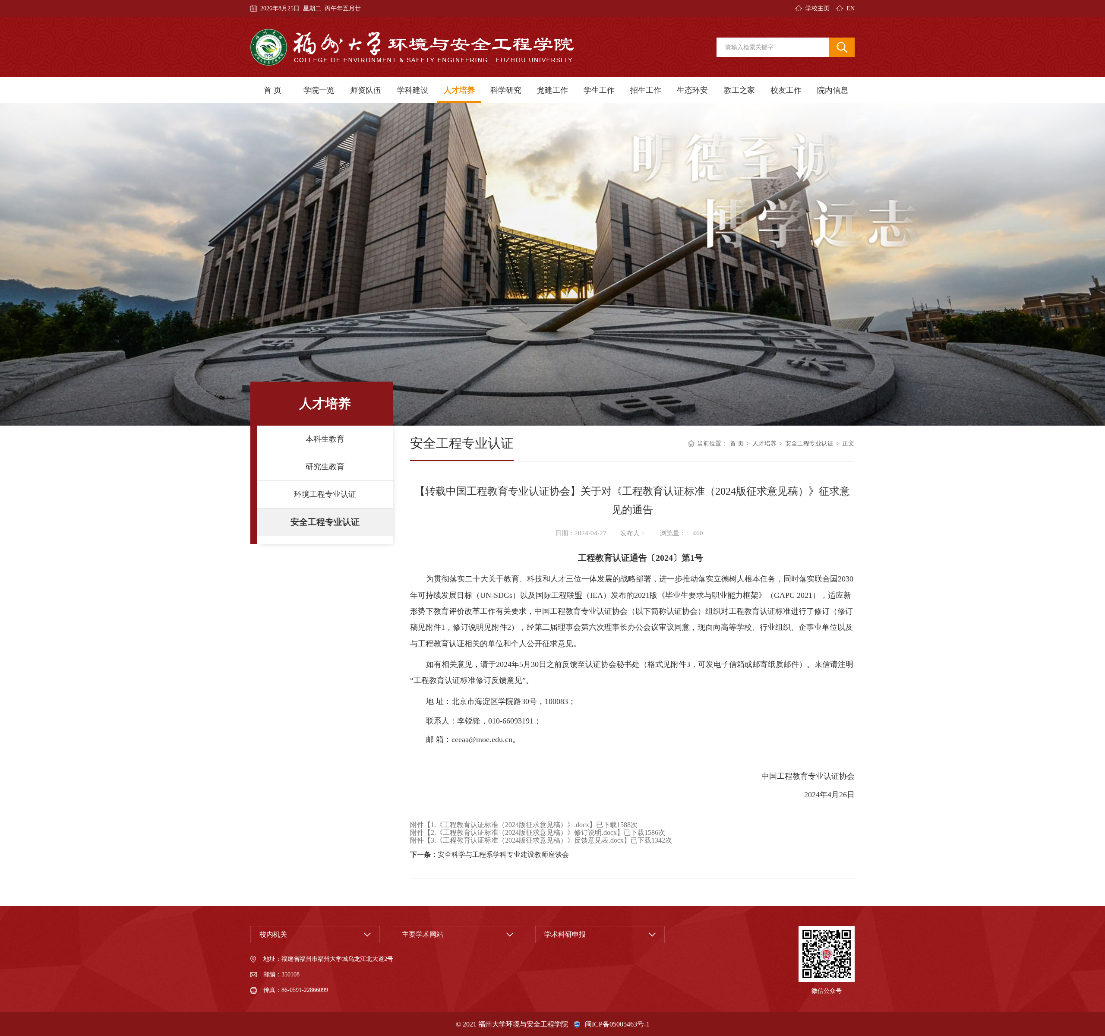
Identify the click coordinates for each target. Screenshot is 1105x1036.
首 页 (272, 90)
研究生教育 (325, 466)
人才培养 (459, 90)
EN (850, 8)
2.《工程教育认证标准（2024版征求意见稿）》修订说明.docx (524, 832)
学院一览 (319, 90)
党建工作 (552, 90)
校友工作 (786, 90)
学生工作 (599, 90)
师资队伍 (365, 90)
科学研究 (505, 90)
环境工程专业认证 (325, 494)
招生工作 (645, 90)
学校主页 (817, 8)
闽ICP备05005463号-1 (617, 1024)
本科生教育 (325, 439)
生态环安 (692, 90)
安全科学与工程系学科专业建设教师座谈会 (503, 854)
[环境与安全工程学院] (412, 47)
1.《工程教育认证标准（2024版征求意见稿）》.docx (510, 824)
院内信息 (832, 90)
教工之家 (739, 90)
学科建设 (412, 90)
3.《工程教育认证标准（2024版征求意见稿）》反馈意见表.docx (527, 840)
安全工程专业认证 (325, 522)
